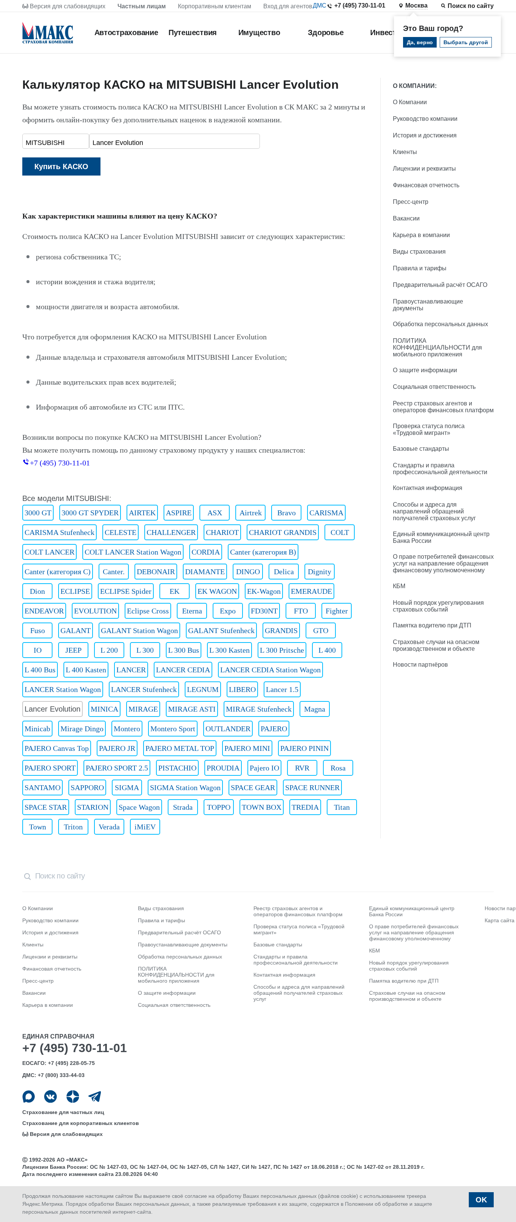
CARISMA (326, 513)
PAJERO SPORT (50, 768)
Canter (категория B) (263, 552)
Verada (109, 827)
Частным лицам (141, 6)
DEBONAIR (156, 571)
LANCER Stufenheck (144, 689)
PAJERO (274, 728)
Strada (183, 807)
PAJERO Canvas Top (57, 748)
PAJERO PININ (304, 748)
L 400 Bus (40, 670)
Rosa (338, 768)
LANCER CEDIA (183, 670)
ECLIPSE (75, 591)
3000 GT (38, 513)
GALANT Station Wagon (139, 630)
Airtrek (250, 513)
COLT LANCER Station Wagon (133, 552)
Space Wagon (139, 807)
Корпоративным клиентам (214, 6)
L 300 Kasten (229, 650)
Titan (342, 807)
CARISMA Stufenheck (59, 532)
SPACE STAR (46, 807)
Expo (228, 611)
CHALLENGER (171, 532)
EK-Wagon (264, 591)
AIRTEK (142, 513)
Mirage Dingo (82, 728)
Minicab (37, 728)
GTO (320, 630)
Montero (127, 728)
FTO (301, 611)
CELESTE (120, 532)
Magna (314, 709)
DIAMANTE (205, 571)
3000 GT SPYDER (90, 513)
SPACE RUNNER (312, 787)
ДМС (319, 5)
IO (38, 650)
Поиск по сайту (471, 6)
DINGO (248, 571)
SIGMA (127, 787)
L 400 (327, 650)
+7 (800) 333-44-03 (61, 1075)
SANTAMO (42, 787)
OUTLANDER (227, 728)
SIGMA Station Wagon (185, 787)
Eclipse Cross (148, 611)
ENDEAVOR (44, 611)
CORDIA (206, 552)
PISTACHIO (177, 768)
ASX (214, 513)
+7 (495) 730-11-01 (359, 5)
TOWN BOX (261, 807)
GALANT (75, 630)
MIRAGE (143, 709)
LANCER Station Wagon (63, 689)
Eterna (192, 611)
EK (174, 591)
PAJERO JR (117, 748)
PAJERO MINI (247, 748)
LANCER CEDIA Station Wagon (270, 670)
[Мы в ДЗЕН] (72, 1096)
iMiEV (145, 827)
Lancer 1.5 (282, 689)
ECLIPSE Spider (125, 591)
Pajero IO (264, 768)
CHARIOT (222, 532)
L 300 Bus (183, 650)
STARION (92, 807)
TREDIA (305, 807)
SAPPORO (87, 787)
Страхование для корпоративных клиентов (80, 1123)
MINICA (104, 709)
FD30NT (264, 611)
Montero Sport (172, 728)
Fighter (337, 611)
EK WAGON (217, 591)
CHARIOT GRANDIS (283, 532)
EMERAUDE (311, 591)
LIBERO (242, 689)
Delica (284, 571)
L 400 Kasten (86, 670)
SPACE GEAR (253, 787)
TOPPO (218, 807)
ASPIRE (179, 513)
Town (37, 827)
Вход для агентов (287, 6)
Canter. (114, 571)
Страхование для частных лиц (63, 1112)
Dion (37, 591)
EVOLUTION (95, 611)
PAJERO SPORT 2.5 (117, 768)
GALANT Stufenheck (221, 630)
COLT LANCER (49, 552)
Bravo (286, 513)
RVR (302, 768)
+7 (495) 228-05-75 (71, 1063)
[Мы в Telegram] (94, 1096)
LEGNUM (203, 689)
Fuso (37, 630)
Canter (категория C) (58, 571)
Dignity (319, 571)
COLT (340, 532)
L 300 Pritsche (282, 650)
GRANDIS (281, 630)
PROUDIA (223, 768)
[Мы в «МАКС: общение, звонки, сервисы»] (28, 1096)
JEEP (73, 650)
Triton (73, 827)
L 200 (109, 650)
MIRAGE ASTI (192, 709)
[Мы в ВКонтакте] (50, 1096)
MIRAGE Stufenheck (259, 709)
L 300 (145, 650)
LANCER (131, 670)
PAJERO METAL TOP (179, 748)
